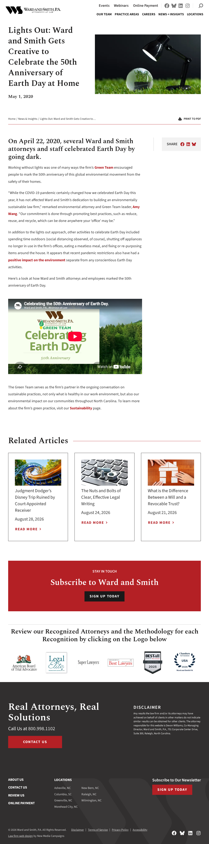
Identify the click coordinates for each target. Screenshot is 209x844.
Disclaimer (77, 830)
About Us (15, 779)
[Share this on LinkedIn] (188, 144)
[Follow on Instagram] (187, 5)
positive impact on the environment (36, 260)
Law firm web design (20, 836)
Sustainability (81, 408)
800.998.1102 (41, 728)
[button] (200, 5)
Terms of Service (98, 830)
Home (12, 119)
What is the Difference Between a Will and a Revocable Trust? (168, 497)
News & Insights (27, 119)
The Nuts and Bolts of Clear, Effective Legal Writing (101, 497)
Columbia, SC (63, 794)
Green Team (103, 167)
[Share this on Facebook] (182, 144)
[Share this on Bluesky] (194, 144)
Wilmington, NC (91, 800)
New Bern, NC (90, 788)
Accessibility (140, 830)
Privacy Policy (120, 830)
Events (104, 5)
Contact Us (35, 741)
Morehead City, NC (66, 807)
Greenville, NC (63, 800)
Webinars (121, 5)
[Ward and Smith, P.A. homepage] (33, 10)
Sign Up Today (104, 596)
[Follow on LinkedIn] (180, 5)
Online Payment (145, 5)
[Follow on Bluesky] (173, 5)
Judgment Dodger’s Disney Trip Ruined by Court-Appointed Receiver (35, 500)
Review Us (16, 795)
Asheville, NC (62, 788)
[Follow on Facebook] (167, 5)
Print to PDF (192, 119)
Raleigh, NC (89, 794)
